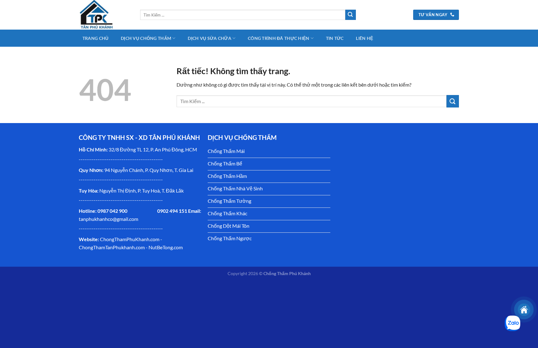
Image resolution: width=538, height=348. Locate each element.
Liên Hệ (364, 38)
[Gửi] (350, 15)
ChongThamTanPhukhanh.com (112, 247)
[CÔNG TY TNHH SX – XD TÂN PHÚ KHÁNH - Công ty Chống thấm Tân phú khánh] (105, 15)
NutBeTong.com (166, 247)
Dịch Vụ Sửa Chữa (209, 38)
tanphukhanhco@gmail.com (108, 219)
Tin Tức (335, 38)
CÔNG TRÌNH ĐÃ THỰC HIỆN (278, 38)
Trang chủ (96, 38)
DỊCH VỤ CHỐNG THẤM (146, 38)
